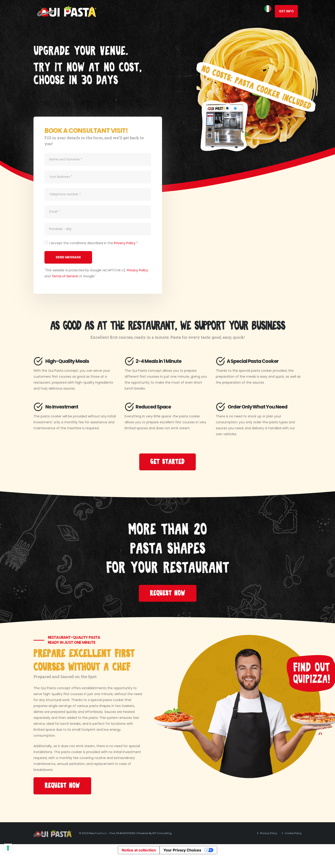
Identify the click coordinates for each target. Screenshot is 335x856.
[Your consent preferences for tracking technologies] (8, 848)
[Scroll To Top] (327, 851)
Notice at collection (139, 850)
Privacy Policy (124, 243)
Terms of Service (65, 276)
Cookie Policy (293, 833)
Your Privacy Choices (182, 850)
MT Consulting (162, 833)
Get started (167, 462)
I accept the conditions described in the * (93, 243)
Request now (167, 593)
